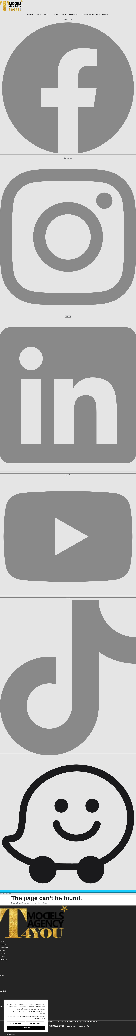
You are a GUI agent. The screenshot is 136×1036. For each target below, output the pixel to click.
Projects (73, 14)
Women (30, 14)
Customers (85, 14)
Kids (46, 14)
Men (39, 14)
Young (55, 14)
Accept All (26, 1028)
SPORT (64, 14)
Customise (15, 1023)
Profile (96, 14)
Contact (105, 14)
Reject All (35, 1023)
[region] (26, 1016)
